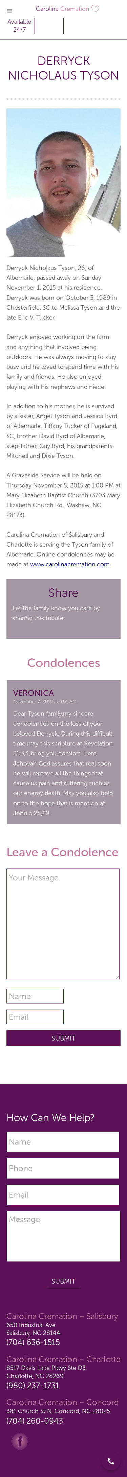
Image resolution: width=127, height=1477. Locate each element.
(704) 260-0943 (34, 1421)
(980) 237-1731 (32, 1385)
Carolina (62, 9)
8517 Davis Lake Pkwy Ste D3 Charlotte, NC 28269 (46, 1371)
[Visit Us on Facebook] (20, 1440)
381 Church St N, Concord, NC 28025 (58, 1411)
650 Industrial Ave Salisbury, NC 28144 (33, 1329)
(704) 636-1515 (33, 1342)
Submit (63, 1281)
